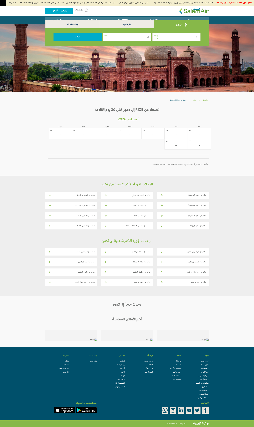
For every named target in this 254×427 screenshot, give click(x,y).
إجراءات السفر (72, 25)
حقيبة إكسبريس (203, 376)
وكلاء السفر (93, 361)
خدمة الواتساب (204, 391)
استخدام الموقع (120, 387)
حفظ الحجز (205, 387)
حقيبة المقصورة (204, 394)
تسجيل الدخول (59, 11)
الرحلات (179, 25)
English (80, 10)
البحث (77, 37)
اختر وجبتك (205, 368)
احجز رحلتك (205, 361)
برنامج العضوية (148, 361)
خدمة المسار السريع (203, 398)
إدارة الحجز (127, 25)
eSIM (151, 365)
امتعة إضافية (204, 372)
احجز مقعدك (204, 365)
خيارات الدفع (177, 372)
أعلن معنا (66, 372)
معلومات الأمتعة (175, 368)
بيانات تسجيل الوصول (202, 383)
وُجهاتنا (178, 361)
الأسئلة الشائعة (64, 368)
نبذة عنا (122, 361)
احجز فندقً (149, 368)
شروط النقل (121, 379)
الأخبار (123, 372)
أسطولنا (122, 368)
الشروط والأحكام (120, 383)
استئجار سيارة (148, 372)
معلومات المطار (176, 379)
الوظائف (122, 376)
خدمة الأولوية (204, 379)
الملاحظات (66, 365)
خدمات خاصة (176, 376)
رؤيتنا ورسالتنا (120, 365)
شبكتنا (178, 365)
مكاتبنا (67, 361)
